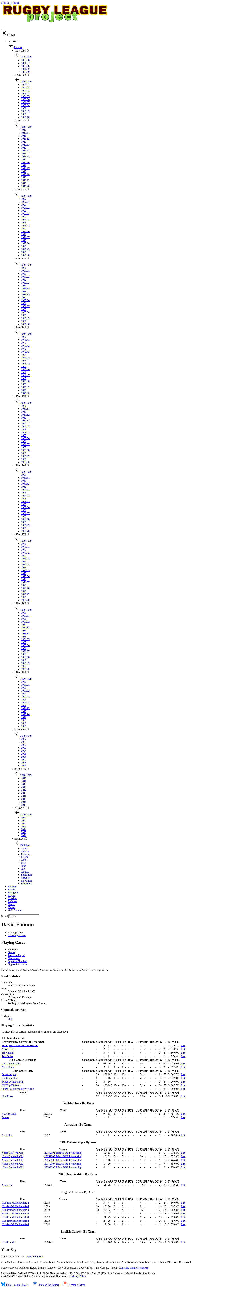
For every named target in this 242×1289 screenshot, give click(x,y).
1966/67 (25, 513)
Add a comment (34, 1256)
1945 (23, 366)
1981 (23, 618)
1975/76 (25, 576)
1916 (23, 165)
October (25, 877)
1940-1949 (20, 327)
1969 (23, 528)
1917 (23, 171)
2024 (23, 829)
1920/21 (25, 201)
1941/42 (25, 345)
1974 (23, 567)
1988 (23, 660)
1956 (23, 441)
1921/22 (25, 207)
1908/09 (25, 111)
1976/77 (25, 582)
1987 (23, 654)
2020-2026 (20, 808)
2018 (23, 802)
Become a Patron (76, 1284)
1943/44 (25, 357)
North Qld (7, 1185)
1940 (23, 336)
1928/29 (25, 249)
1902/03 (25, 90)
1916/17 (25, 168)
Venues (11, 907)
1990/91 (25, 684)
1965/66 (25, 507)
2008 (23, 762)
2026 (23, 835)
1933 (23, 285)
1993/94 (25, 702)
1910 (23, 129)
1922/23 (25, 213)
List (183, 1045)
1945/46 (25, 369)
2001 (23, 741)
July (23, 868)
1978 (23, 591)
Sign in (5, 2)
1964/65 (25, 501)
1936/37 (25, 306)
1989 (23, 666)
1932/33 (25, 282)
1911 (23, 135)
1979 (23, 597)
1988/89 (25, 663)
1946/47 (25, 375)
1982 (23, 624)
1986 (23, 648)
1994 (23, 705)
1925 (23, 228)
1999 (23, 726)
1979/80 (25, 600)
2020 (23, 817)
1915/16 (25, 162)
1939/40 (25, 324)
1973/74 (25, 564)
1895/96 (25, 60)
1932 (23, 279)
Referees (12, 901)
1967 (23, 516)
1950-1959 (20, 396)
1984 (23, 636)
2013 (23, 787)
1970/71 (25, 546)
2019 (23, 804)
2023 (23, 826)
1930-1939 (20, 258)
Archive (12, 41)
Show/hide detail (14, 1038)
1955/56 (25, 438)
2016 (23, 796)
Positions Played (16, 955)
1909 (23, 114)
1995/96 (25, 714)
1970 (23, 543)
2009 (23, 765)
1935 (23, 297)
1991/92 (25, 690)
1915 (23, 159)
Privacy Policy (78, 1276)
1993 (23, 699)
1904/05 (25, 96)
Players (11, 895)
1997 (23, 720)
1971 (23, 549)
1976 (23, 579)
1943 (23, 354)
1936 (23, 303)
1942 (23, 348)
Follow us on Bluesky (17, 1284)
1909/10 (25, 117)
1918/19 (25, 180)
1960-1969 (20, 465)
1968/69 (25, 525)
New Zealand (9, 1113)
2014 (23, 790)
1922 (23, 210)
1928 (23, 246)
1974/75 (25, 570)
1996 (23, 717)
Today (24, 848)
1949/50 (25, 393)
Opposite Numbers (17, 961)
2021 (23, 820)
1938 (23, 315)
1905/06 (25, 99)
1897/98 (25, 66)
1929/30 (25, 255)
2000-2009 (20, 729)
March (24, 856)
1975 (23, 573)
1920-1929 (20, 189)
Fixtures (12, 886)
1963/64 (25, 495)
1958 (23, 453)
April (24, 859)
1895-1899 (20, 50)
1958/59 (25, 456)
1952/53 (25, 420)
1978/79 (25, 594)
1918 (23, 177)
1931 (23, 273)
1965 (23, 504)
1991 (23, 687)
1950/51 (25, 408)
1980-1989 (20, 603)
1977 (23, 585)
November (26, 880)
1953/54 (25, 426)
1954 (23, 429)
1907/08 (25, 105)
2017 (23, 799)
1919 (23, 183)
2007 (23, 759)
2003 (23, 747)
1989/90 (25, 669)
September (26, 874)
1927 (23, 240)
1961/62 (25, 483)
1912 (23, 141)
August (25, 871)
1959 (23, 459)
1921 (23, 204)
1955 (23, 435)
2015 (23, 793)
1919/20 (25, 186)
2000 (23, 738)
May (23, 862)
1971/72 (25, 552)
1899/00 (25, 71)
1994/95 (25, 708)
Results (11, 889)
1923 (23, 216)
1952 (23, 417)
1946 (23, 372)
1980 (23, 612)
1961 (23, 480)
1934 (23, 291)
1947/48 (25, 381)
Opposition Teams (17, 964)
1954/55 (25, 432)
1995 (23, 711)
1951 (23, 411)
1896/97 (25, 63)
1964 (23, 498)
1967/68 (25, 519)
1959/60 (25, 462)
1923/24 (25, 219)
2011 (23, 781)
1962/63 (25, 489)
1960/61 (25, 477)
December (26, 883)
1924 (23, 222)
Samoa (5, 1117)
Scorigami (13, 892)
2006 (23, 756)
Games (11, 952)
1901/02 (25, 87)
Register (15, 2)
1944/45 (25, 363)
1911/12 (25, 138)
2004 (23, 750)
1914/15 (25, 156)
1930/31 (25, 270)
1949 (23, 390)
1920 (23, 198)
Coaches (12, 898)
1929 (23, 252)
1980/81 (25, 615)
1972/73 (25, 558)
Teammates (14, 958)
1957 (23, 447)
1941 (23, 342)
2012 (23, 784)
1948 (23, 384)
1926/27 (25, 237)
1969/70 (25, 531)
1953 (23, 423)
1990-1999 (20, 672)
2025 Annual (14, 910)
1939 (23, 321)
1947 (23, 378)
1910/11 (25, 132)
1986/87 (25, 651)
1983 (23, 630)
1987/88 (25, 657)
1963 (23, 492)
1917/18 (25, 174)
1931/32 (25, 276)
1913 (23, 147)
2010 (23, 778)
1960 (23, 474)
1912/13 (25, 144)
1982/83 (25, 627)
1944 (23, 360)
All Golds (7, 1135)
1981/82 (25, 621)
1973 (23, 561)
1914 (23, 153)
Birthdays (19, 838)
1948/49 (25, 387)
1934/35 (25, 294)
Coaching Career (17, 935)
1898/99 (25, 69)
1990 (23, 681)
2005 (23, 753)
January (25, 851)
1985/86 (25, 645)
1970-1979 (20, 534)
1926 (23, 234)
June (23, 865)
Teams (11, 904)
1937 (23, 309)
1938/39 (25, 318)
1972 (23, 555)
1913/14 (25, 150)
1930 (23, 267)
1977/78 (25, 588)
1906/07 (25, 102)
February (25, 854)
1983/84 (25, 633)
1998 (23, 723)
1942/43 (25, 351)
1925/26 (25, 231)
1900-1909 (20, 75)
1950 (23, 405)
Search (4, 916)
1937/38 (25, 312)
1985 (23, 642)
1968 (23, 522)
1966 (23, 510)
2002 (23, 744)
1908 (23, 108)
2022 (23, 823)
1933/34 (25, 288)
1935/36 (25, 300)
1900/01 (25, 84)
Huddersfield (8, 1242)
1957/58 (25, 450)
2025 (23, 832)
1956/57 (25, 444)
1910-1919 (20, 120)
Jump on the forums (48, 1284)
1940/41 (25, 339)
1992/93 (25, 696)
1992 (23, 693)
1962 (23, 486)
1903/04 (25, 93)
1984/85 (25, 639)
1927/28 (25, 243)
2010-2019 (20, 768)
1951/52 (25, 414)
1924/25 (25, 225)
